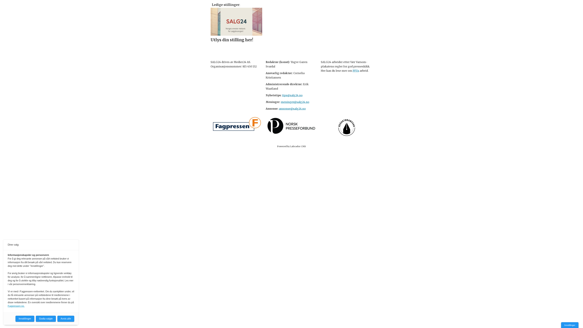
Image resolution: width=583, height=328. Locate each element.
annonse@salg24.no (292, 108)
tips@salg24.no (292, 95)
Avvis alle (66, 318)
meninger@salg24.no (295, 102)
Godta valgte (46, 318)
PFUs (356, 70)
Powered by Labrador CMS (291, 146)
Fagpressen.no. (16, 306)
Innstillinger (569, 325)
